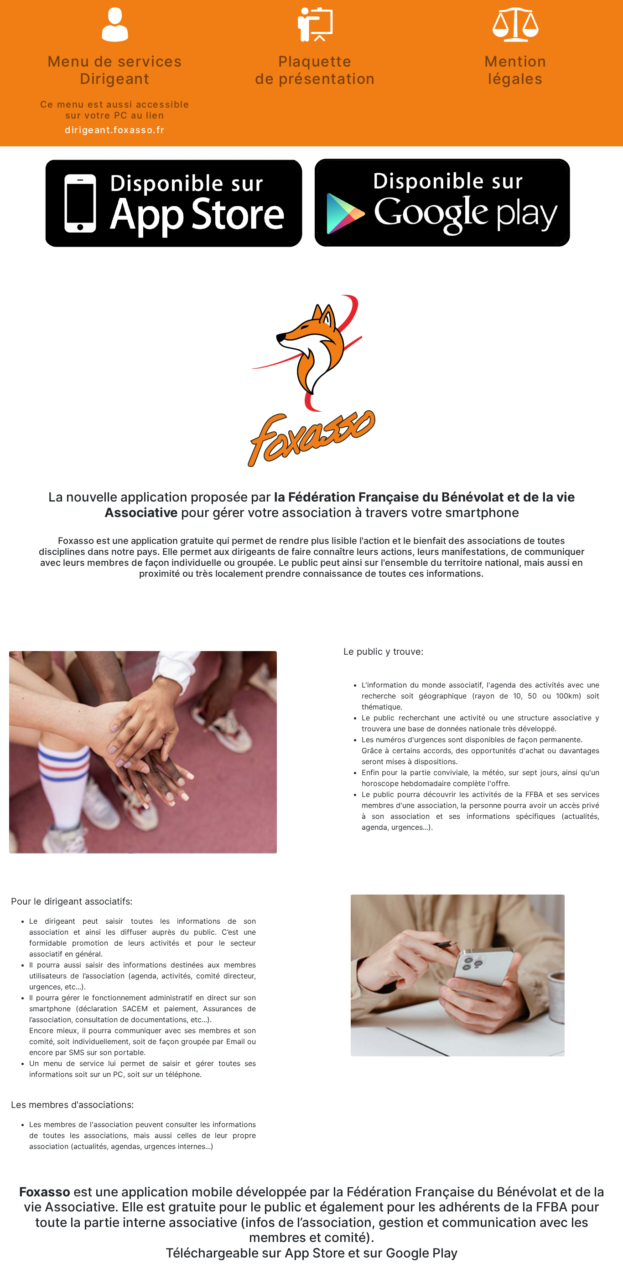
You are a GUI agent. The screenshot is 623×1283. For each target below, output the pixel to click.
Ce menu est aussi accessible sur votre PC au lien (115, 110)
